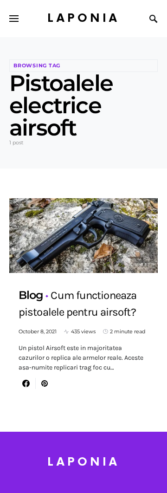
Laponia (83, 18)
